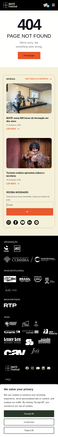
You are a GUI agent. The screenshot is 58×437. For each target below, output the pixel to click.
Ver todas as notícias (36, 79)
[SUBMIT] (29, 211)
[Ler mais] (18, 129)
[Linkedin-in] (29, 222)
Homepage (29, 55)
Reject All (29, 430)
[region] (29, 410)
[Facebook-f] (15, 222)
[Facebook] (27, 368)
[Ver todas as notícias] (50, 79)
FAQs (8, 379)
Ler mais (11, 129)
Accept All (29, 413)
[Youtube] (22, 222)
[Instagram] (8, 222)
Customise (29, 422)
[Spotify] (36, 222)
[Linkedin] (43, 368)
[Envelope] (48, 368)
